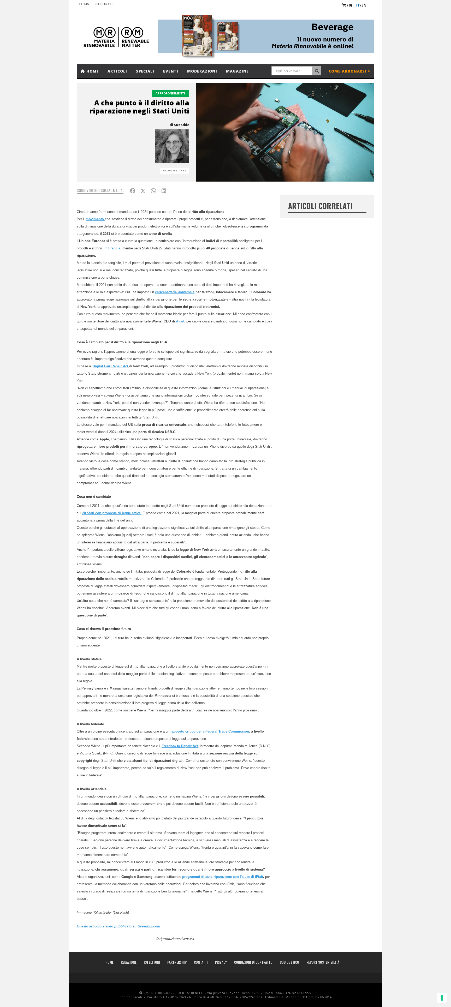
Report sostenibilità (322, 962)
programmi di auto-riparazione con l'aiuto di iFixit (222, 877)
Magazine (237, 71)
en (363, 5)
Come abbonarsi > (349, 71)
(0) (349, 5)
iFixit (180, 321)
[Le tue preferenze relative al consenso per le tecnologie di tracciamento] (442, 998)
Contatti (201, 962)
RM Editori (152, 962)
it (358, 5)
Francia (114, 248)
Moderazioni (202, 71)
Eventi (170, 71)
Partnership (177, 962)
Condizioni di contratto (253, 962)
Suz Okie (181, 124)
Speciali (145, 71)
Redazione (129, 962)
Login (84, 4)
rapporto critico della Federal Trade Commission (209, 731)
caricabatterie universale (174, 292)
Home (92, 71)
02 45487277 (302, 993)
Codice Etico (289, 962)
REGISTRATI (104, 4)
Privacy (221, 962)
